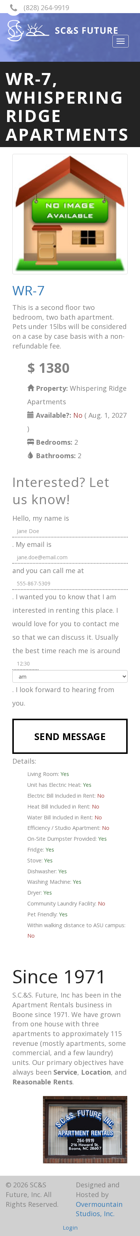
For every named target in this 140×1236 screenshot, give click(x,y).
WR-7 (28, 290)
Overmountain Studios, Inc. (99, 1209)
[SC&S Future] (70, 31)
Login (70, 1227)
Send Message (70, 736)
